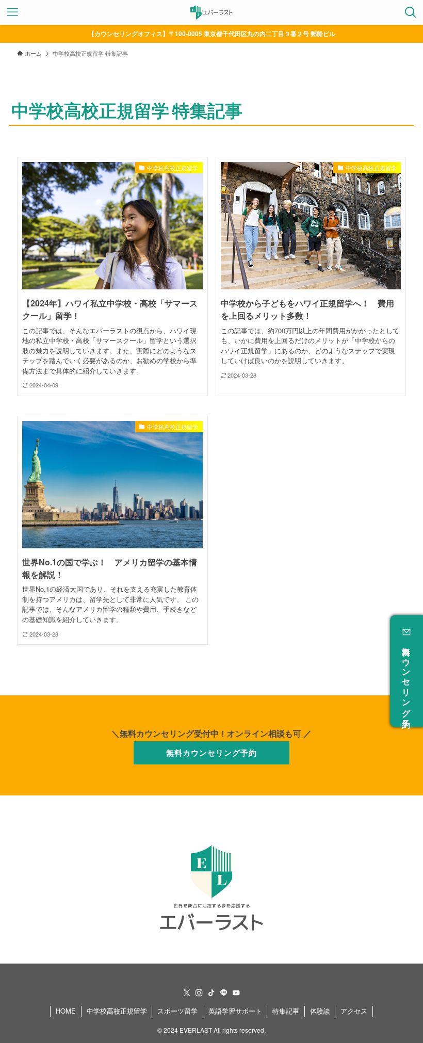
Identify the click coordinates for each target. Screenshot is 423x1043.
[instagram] (199, 993)
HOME (66, 1011)
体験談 (320, 1011)
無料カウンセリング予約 (407, 678)
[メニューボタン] (12, 12)
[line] (224, 993)
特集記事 (285, 1011)
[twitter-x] (186, 993)
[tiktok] (211, 993)
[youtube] (236, 993)
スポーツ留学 (177, 1011)
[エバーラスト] (211, 12)
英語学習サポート (235, 1011)
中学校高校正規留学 (117, 1011)
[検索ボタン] (410, 12)
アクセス (353, 1011)
